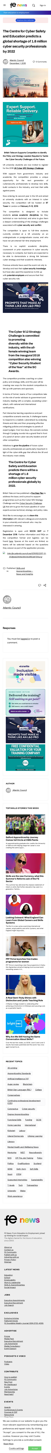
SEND (10, 1169)
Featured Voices (11, 1321)
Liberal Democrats (16, 1136)
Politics (11, 1163)
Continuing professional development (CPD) (24, 1102)
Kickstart (11, 1130)
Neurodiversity (35, 1152)
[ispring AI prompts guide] (25, 311)
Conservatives (14, 1095)
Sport (10, 1174)
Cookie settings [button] (16, 1448)
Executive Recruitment (13, 1303)
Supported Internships (17, 1179)
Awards (7, 1407)
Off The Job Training (24, 1158)
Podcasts (8, 1361)
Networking (9, 1415)
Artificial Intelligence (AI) (18, 1078)
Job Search (9, 1305)
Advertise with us (11, 1257)
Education (8, 1275)
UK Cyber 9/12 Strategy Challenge (29, 168)
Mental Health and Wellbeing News (23, 1147)
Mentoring (12, 1152)
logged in (25, 638)
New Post (8, 1382)
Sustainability (37, 1179)
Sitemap (7, 1262)
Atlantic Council (17, 60)
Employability (10, 1280)
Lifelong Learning (35, 1136)
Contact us (8, 1250)
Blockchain (27, 1084)
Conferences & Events (13, 1410)
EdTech (7, 1277)
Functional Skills (14, 1119)
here (11, 541)
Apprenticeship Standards (19, 1073)
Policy (39, 1158)
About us (8, 1247)
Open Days (8, 1417)
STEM (18, 1174)
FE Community (10, 1252)
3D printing (12, 1068)
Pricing (7, 1336)
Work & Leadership (12, 1282)
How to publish (10, 1377)
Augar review (13, 1084)
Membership (9, 1392)
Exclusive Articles (11, 1318)
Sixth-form (21, 1169)
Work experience (15, 1196)
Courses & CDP (10, 1412)
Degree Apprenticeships (18, 1114)
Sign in (43, 5)
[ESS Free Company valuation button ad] (25, 757)
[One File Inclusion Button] (25, 674)
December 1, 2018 (18, 63)
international (30, 1125)
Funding (28, 1119)
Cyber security (28, 1109)
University (12, 1190)
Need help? (9, 1394)
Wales (23, 1190)
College (38, 1089)
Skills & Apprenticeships (14, 1285)
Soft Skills (34, 1169)
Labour (22, 1130)
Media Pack (9, 1339)
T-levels (11, 1185)
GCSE (38, 1119)
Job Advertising (11, 1343)
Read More (8, 1443)
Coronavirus (13, 1109)
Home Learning (14, 1125)
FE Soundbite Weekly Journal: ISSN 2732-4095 (23, 1323)
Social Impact (10, 1287)
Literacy (11, 1141)
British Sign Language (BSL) (19, 1089)
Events (7, 1387)
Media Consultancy (12, 1346)
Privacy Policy (10, 1259)
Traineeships (32, 1185)
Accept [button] (35, 1448)
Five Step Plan (37, 493)
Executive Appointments (14, 1300)
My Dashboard (10, 1384)
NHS (9, 1158)
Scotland (37, 1163)
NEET (22, 1152)
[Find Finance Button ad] (25, 702)
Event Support (10, 1348)
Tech (20, 1185)
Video (6, 1364)
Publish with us (10, 1254)
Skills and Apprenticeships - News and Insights (24, 571)
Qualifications (24, 1163)
